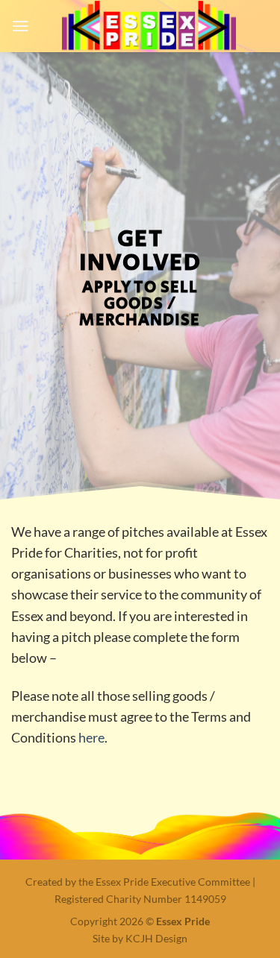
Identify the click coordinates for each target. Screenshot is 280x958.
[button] (20, 25)
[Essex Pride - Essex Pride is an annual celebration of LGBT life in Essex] (149, 26)
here (91, 738)
